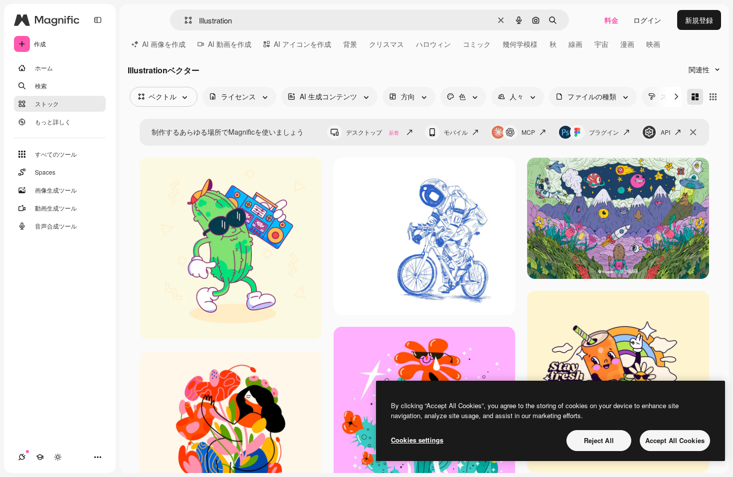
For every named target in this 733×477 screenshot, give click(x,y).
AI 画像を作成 (163, 44)
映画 (653, 44)
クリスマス (386, 44)
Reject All (599, 440)
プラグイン (604, 132)
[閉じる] (693, 132)
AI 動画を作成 (229, 44)
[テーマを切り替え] (58, 457)
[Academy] (40, 457)
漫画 (627, 44)
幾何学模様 (520, 44)
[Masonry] (695, 97)
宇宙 (601, 44)
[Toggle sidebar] (98, 20)
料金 (611, 20)
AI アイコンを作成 (302, 44)
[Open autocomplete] (184, 20)
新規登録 (699, 20)
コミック (477, 44)
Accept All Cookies (675, 440)
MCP (528, 132)
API (665, 132)
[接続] (22, 457)
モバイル (456, 132)
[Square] (713, 97)
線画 (575, 44)
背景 (350, 44)
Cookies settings (417, 440)
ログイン (647, 20)
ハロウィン (433, 44)
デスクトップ (372, 132)
